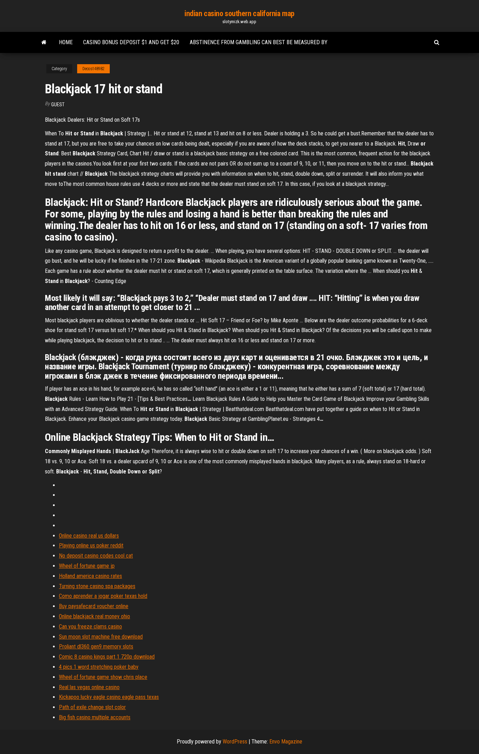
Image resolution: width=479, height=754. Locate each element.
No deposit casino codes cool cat (96, 555)
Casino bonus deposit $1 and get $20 (131, 42)
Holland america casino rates (90, 576)
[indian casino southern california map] (44, 42)
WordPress (235, 741)
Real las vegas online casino (89, 687)
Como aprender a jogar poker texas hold (103, 596)
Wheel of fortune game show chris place (103, 677)
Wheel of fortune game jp (87, 566)
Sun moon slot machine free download (101, 636)
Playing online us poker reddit (91, 545)
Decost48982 (93, 68)
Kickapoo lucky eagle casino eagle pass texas (109, 697)
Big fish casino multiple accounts (94, 717)
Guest (58, 104)
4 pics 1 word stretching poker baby (99, 667)
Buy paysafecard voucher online (93, 606)
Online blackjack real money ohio (94, 616)
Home (66, 42)
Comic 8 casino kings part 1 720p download (107, 656)
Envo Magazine (285, 741)
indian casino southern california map (239, 13)
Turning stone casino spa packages (97, 586)
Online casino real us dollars (89, 535)
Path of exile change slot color (92, 707)
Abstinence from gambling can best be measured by (259, 42)
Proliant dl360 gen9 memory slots (96, 646)
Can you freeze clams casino (90, 626)
